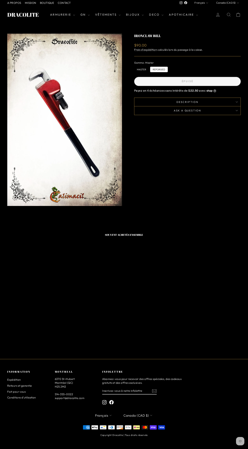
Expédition (14, 379)
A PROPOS (14, 3)
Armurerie (61, 14)
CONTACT (64, 3)
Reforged (159, 69)
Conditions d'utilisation (21, 397)
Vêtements (106, 14)
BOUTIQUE (47, 3)
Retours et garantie (19, 385)
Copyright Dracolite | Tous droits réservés (124, 435)
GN (83, 14)
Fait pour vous (16, 391)
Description (187, 102)
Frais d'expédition (145, 49)
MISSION (30, 3)
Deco (155, 14)
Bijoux (133, 14)
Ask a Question (187, 110)
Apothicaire (182, 14)
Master (141, 69)
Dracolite (23, 14)
